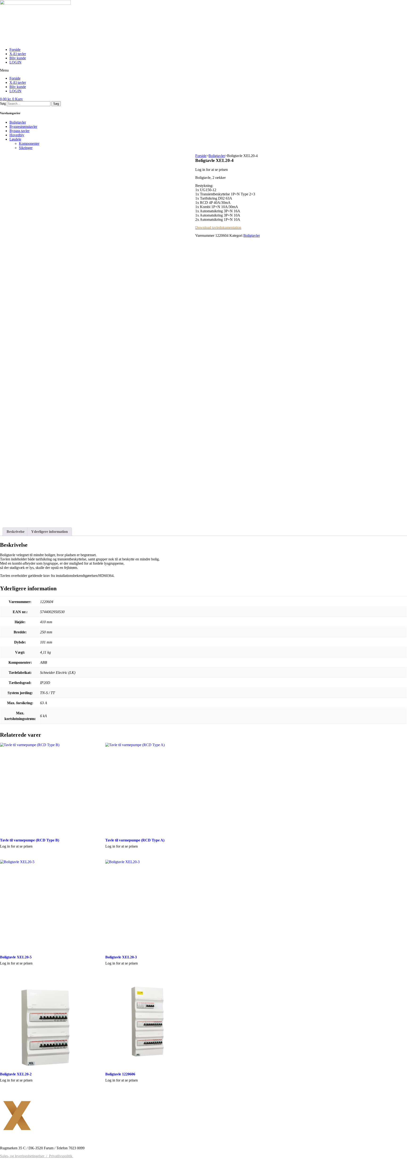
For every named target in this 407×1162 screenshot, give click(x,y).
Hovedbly (16, 135)
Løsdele (15, 139)
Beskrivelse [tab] (15, 532)
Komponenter (29, 143)
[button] (203, 70)
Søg (3, 103)
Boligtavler (17, 122)
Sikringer (26, 148)
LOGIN (15, 62)
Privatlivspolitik (61, 1156)
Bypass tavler (19, 131)
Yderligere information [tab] (49, 532)
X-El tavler (17, 54)
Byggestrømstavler (23, 127)
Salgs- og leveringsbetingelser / (24, 1156)
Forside (14, 50)
